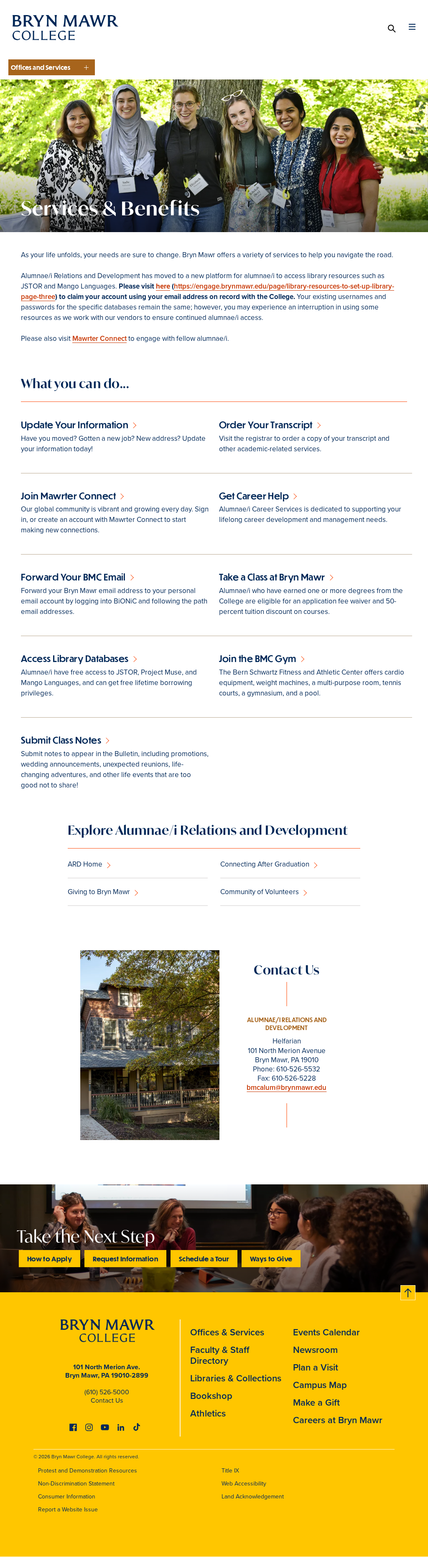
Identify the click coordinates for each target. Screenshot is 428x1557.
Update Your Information (74, 424)
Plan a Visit (315, 1367)
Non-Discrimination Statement (76, 1483)
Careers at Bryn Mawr (337, 1420)
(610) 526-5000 (106, 1392)
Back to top (408, 1291)
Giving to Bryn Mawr (99, 892)
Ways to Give (271, 1259)
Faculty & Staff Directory (220, 1355)
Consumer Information (66, 1496)
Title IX (230, 1470)
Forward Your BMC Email (73, 577)
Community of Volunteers (259, 892)
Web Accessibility (244, 1483)
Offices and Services (40, 67)
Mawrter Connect (99, 338)
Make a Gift (316, 1402)
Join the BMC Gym (257, 658)
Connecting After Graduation (264, 864)
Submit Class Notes (61, 740)
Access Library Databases (75, 658)
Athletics (208, 1413)
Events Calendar (326, 1332)
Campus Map (320, 1385)
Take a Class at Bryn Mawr (272, 577)
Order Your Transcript (266, 424)
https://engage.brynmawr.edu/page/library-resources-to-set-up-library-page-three (207, 291)
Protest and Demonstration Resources (87, 1470)
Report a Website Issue (68, 1509)
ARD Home (85, 864)
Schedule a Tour (204, 1259)
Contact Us (107, 1400)
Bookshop (211, 1396)
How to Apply (49, 1259)
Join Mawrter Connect (68, 495)
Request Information (125, 1259)
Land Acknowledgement (253, 1496)
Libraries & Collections (235, 1378)
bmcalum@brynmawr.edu (286, 1087)
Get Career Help (254, 495)
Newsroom (315, 1350)
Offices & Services (227, 1332)
